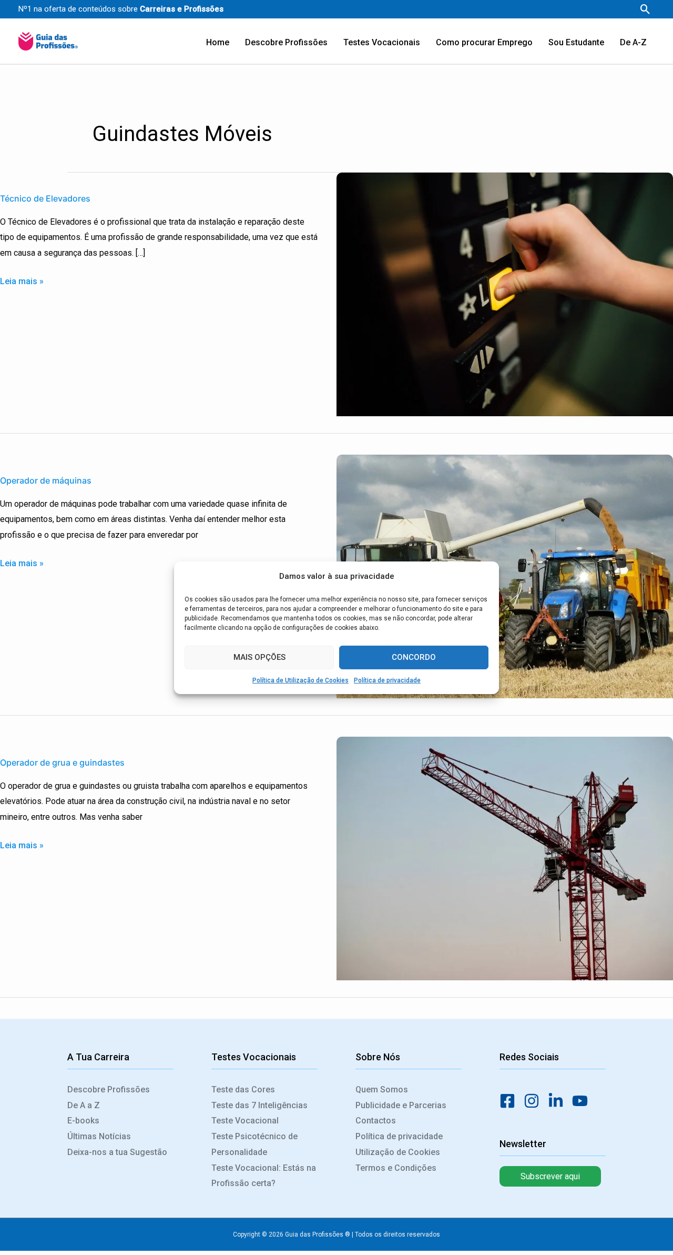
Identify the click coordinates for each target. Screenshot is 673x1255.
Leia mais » (22, 280)
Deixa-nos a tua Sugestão (117, 1152)
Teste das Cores (243, 1090)
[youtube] (583, 1101)
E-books (83, 1121)
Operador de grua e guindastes (62, 762)
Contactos (375, 1121)
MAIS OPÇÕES (259, 657)
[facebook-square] (510, 1101)
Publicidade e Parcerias (400, 1105)
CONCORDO (414, 657)
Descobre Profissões (108, 1090)
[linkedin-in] (559, 1101)
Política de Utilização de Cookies (300, 680)
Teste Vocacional (245, 1121)
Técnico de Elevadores (45, 198)
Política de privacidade (387, 680)
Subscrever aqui (550, 1176)
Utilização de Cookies (397, 1152)
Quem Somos (381, 1090)
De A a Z (83, 1105)
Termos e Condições (395, 1168)
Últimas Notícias (99, 1136)
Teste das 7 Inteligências (259, 1105)
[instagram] (535, 1101)
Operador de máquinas (45, 480)
